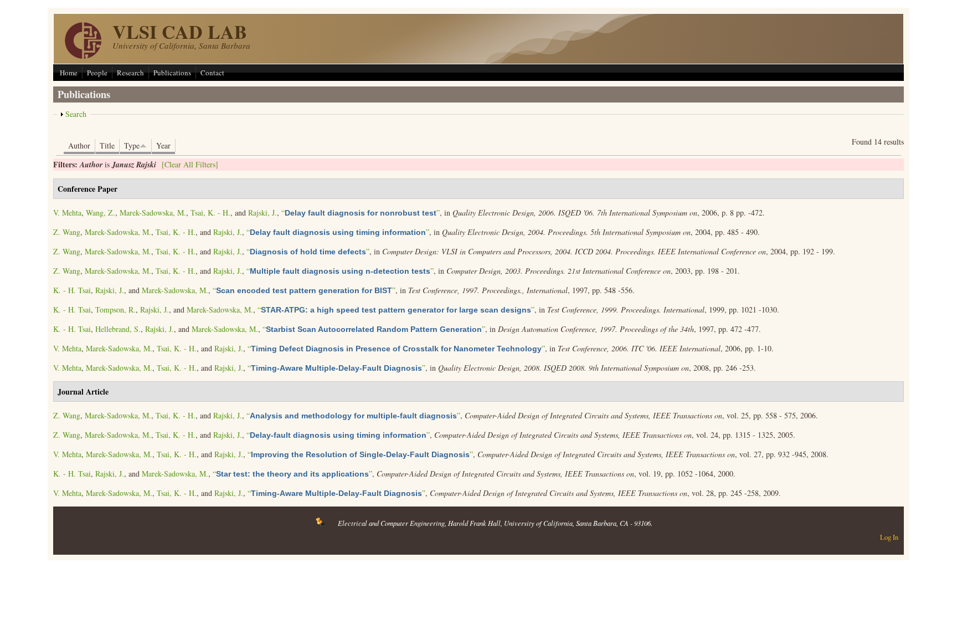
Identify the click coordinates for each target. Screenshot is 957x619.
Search (75, 114)
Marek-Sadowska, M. (153, 212)
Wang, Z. (100, 212)
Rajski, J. (262, 212)
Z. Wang (66, 232)
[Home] (83, 55)
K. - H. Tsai (72, 290)
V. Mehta (67, 212)
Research (130, 73)
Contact (212, 73)
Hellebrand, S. (118, 329)
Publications (172, 73)
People (97, 73)
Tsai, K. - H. (210, 212)
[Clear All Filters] (190, 164)
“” (360, 212)
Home (69, 73)
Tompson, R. (115, 309)
